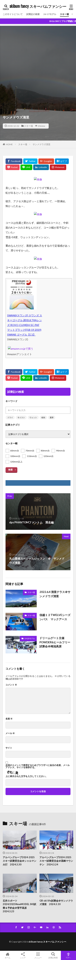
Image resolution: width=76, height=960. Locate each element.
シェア (23, 957)
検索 (10, 469)
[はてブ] (62, 161)
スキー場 (64, 14)
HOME (9, 144)
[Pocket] (13, 167)
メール (10, 733)
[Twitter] (30, 161)
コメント (11, 685)
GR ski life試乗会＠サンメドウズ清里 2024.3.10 (56, 902)
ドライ (10, 417)
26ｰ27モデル (49, 14)
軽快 (43, 417)
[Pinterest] (58, 167)
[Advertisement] (38, 64)
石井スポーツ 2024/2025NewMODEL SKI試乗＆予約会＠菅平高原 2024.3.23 (19, 906)
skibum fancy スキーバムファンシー (38, 6)
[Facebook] (14, 161)
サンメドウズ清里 (41, 144)
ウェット (33, 417)
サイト (9, 748)
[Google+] (46, 161)
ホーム (7, 957)
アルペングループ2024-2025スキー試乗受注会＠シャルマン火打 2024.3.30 (19, 861)
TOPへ (68, 957)
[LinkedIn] (41, 167)
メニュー (38, 957)
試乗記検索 (53, 957)
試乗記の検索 (33, 14)
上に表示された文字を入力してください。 (27, 776)
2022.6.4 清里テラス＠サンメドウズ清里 (54, 594)
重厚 (51, 417)
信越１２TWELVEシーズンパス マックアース (54, 617)
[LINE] (26, 167)
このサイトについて (13, 14)
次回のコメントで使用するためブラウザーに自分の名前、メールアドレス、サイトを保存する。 (38, 766)
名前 (9, 719)
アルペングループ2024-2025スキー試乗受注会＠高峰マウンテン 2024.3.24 (56, 861)
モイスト (21, 417)
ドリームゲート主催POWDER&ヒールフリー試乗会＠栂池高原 (54, 642)
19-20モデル (29, 638)
